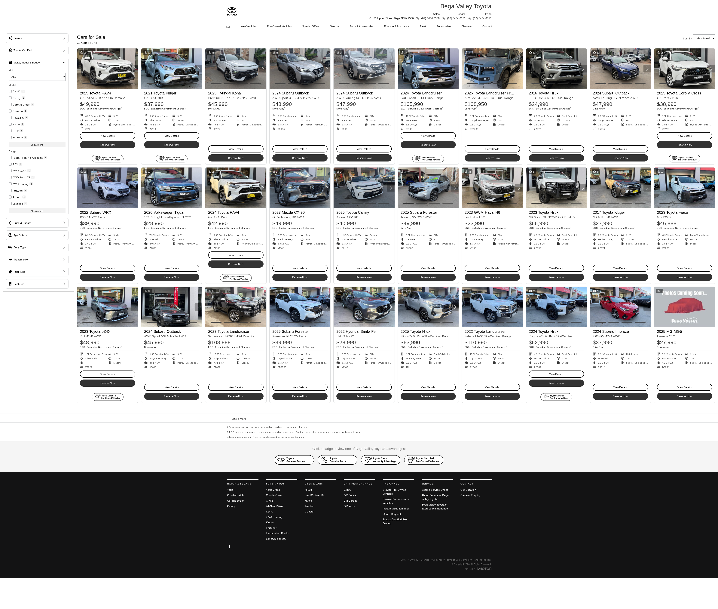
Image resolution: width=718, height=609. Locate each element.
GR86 (347, 489)
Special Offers (310, 26)
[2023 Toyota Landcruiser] (235, 307)
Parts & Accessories (362, 26)
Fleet (423, 26)
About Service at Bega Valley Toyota (435, 497)
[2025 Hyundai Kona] (235, 68)
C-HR (269, 500)
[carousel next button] (134, 68)
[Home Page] (232, 11)
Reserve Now (107, 144)
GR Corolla (350, 500)
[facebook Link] (229, 546)
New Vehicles (248, 26)
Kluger (270, 522)
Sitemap (425, 559)
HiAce (308, 500)
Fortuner (271, 527)
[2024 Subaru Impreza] (620, 307)
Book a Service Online (435, 489)
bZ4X (269, 511)
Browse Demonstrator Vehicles (396, 501)
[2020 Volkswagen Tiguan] (171, 188)
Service (334, 26)
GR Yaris (349, 506)
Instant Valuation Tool (396, 508)
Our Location (468, 489)
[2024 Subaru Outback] (300, 68)
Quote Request (392, 513)
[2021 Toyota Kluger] (171, 68)
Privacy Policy (438, 559)
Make (12, 70)
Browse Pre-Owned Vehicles (394, 491)
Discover (466, 26)
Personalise (444, 26)
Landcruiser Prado (277, 533)
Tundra (309, 506)
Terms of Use (453, 559)
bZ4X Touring (274, 516)
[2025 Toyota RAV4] (107, 68)
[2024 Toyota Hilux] (556, 307)
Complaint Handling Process (476, 559)
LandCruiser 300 (276, 538)
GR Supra (350, 495)
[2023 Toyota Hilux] (556, 188)
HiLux (308, 489)
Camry (231, 506)
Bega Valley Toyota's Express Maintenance (435, 506)
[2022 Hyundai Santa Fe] (364, 307)
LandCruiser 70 (314, 495)
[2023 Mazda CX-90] (300, 188)
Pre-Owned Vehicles (279, 26)
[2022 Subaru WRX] (107, 188)
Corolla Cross (274, 495)
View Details (107, 135)
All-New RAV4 (274, 506)
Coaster (309, 511)
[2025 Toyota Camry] (364, 188)
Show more (37, 144)
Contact (487, 26)
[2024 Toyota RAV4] (235, 188)
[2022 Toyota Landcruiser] (492, 307)
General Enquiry (470, 495)
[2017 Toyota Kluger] (620, 188)
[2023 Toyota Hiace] (684, 188)
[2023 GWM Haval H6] (492, 188)
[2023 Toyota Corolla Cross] (684, 68)
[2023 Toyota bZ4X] (107, 307)
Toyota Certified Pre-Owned (395, 521)
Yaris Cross (273, 489)
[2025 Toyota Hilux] (428, 307)
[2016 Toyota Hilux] (556, 68)
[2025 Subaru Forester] (428, 188)
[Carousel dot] (87, 83)
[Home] (228, 26)
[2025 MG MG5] (684, 307)
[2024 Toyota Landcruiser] (428, 68)
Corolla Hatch (235, 495)
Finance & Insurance (396, 26)
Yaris (230, 489)
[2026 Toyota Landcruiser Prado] (492, 68)
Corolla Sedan (235, 500)
